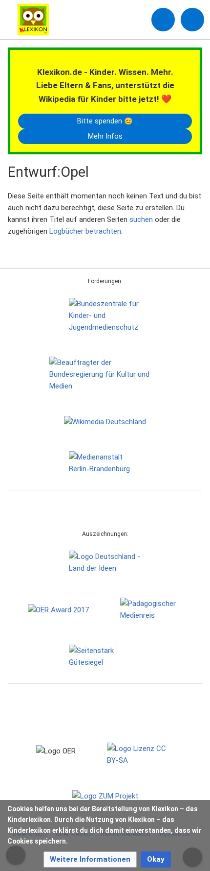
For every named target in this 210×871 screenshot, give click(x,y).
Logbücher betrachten (85, 231)
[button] (90, 859)
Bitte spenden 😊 (105, 121)
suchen (141, 219)
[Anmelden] (163, 19)
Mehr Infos (105, 136)
